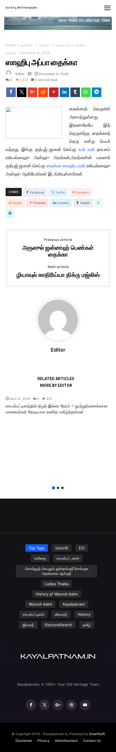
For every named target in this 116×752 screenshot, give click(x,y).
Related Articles (55, 379)
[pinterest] (54, 93)
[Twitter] (44, 705)
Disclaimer (23, 740)
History (84, 614)
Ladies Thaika (56, 584)
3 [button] (62, 488)
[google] (32, 93)
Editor (19, 74)
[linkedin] (64, 93)
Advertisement (66, 740)
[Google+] (58, 705)
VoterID (61, 548)
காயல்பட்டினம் (33, 614)
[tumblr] (75, 93)
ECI (81, 548)
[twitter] (21, 93)
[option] (58, 405)
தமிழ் (87, 624)
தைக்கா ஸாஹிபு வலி (66, 165)
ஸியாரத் (61, 614)
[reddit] (43, 93)
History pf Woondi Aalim (57, 594)
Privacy (43, 740)
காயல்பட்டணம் (68, 558)
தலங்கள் (27, 45)
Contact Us (92, 740)
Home (10, 45)
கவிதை (40, 558)
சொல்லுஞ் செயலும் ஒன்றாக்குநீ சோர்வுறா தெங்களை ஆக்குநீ (56, 571)
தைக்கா (44, 45)
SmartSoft (97, 734)
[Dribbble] (71, 705)
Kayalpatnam (74, 604)
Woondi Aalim (40, 604)
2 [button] (58, 488)
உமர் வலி (87, 149)
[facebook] (11, 93)
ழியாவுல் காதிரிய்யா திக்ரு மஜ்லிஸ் (58, 271)
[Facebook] (31, 705)
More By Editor (56, 385)
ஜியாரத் (28, 624)
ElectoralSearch (58, 624)
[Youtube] (85, 705)
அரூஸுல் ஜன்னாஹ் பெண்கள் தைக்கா (58, 248)
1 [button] (53, 487)
